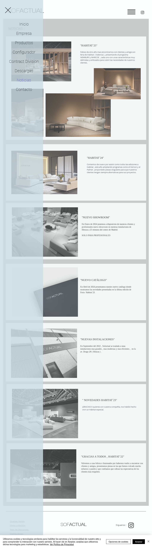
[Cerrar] (148, 541)
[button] (8, 10)
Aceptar (138, 541)
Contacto (24, 89)
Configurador (24, 52)
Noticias (24, 80)
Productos (24, 42)
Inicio (24, 24)
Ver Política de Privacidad (62, 544)
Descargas (24, 70)
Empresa (24, 33)
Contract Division (24, 61)
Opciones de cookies (118, 541)
